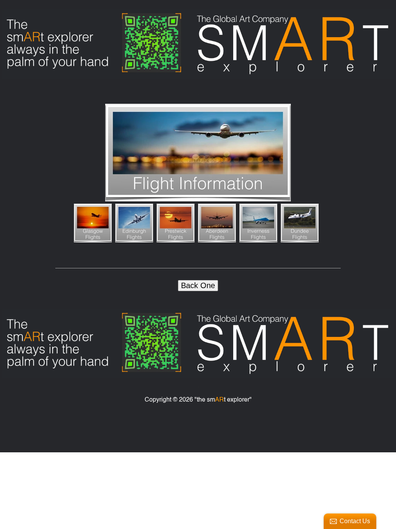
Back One (198, 285)
